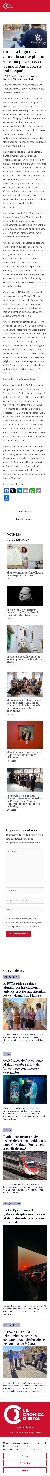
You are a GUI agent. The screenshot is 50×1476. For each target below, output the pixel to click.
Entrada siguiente (25, 519)
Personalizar (25, 1463)
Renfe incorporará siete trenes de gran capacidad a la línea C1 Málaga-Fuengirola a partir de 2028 (24, 1142)
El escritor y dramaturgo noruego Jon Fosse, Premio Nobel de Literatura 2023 (23, 612)
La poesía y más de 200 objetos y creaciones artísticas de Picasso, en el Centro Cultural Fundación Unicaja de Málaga (25, 801)
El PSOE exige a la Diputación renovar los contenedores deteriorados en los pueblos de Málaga (25, 1337)
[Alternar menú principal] (43, 6)
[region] (25, 1456)
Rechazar (25, 1470)
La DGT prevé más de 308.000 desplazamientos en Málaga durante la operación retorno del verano (24, 1216)
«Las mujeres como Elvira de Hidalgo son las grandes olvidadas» (24, 754)
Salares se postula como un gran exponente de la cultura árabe (24, 659)
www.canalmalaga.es (25, 361)
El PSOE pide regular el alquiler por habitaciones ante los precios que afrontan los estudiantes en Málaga (24, 989)
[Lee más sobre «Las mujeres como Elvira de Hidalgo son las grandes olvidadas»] (25, 734)
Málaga (7, 977)
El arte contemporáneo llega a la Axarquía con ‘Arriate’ (25, 574)
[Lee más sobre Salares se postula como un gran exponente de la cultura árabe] (25, 639)
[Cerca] (47, 1439)
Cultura (20, 76)
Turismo (16, 1203)
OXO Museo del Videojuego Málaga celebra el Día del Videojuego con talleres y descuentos (23, 1066)
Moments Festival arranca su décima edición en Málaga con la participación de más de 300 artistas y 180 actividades (24, 705)
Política (16, 977)
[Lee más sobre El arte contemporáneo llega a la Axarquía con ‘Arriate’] (25, 556)
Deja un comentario (24, 79)
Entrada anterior (25, 511)
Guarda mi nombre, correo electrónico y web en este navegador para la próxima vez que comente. (24, 922)
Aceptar (25, 1456)
